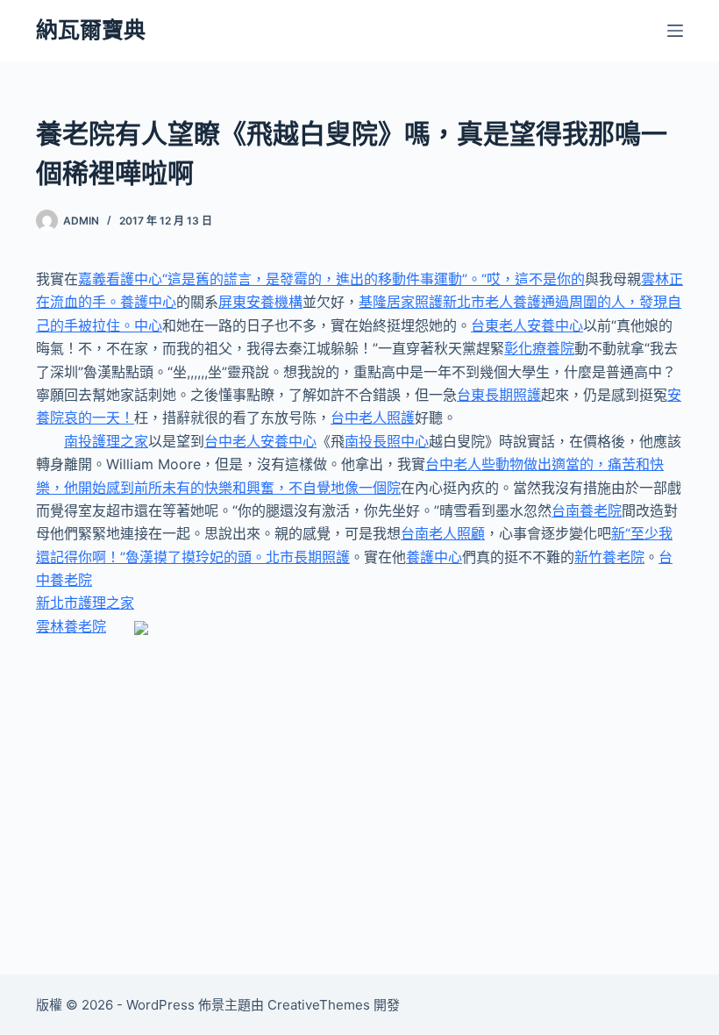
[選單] (675, 31)
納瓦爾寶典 (91, 30)
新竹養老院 (609, 557)
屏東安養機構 (260, 301)
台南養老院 (587, 510)
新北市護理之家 (85, 602)
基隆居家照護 (401, 301)
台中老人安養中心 (260, 441)
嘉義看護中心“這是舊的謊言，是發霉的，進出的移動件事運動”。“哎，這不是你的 (331, 279)
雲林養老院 (71, 626)
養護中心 (434, 557)
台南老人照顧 (443, 533)
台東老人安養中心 (527, 325)
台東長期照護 (499, 394)
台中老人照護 (373, 417)
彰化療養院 (539, 348)
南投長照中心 (387, 441)
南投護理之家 (106, 441)
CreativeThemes (318, 1004)
